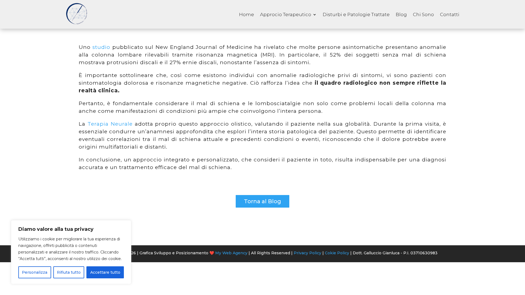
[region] (71, 252)
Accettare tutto (105, 272)
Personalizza (34, 272)
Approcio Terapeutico (285, 14)
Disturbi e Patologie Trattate (356, 14)
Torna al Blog (262, 201)
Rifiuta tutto (69, 272)
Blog (401, 14)
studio (102, 47)
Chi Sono (423, 14)
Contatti (449, 14)
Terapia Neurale (110, 124)
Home (246, 14)
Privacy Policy (307, 252)
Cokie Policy (337, 252)
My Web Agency (231, 252)
